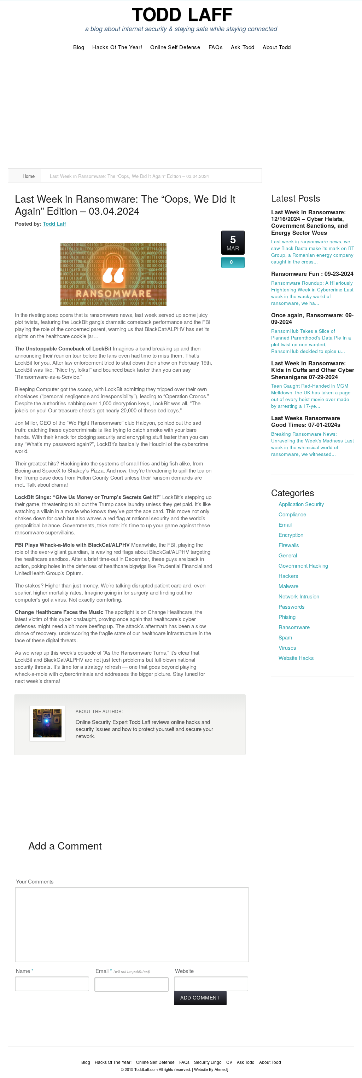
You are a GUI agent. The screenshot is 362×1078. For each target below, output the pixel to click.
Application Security (301, 504)
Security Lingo (208, 1062)
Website (184, 970)
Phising (287, 616)
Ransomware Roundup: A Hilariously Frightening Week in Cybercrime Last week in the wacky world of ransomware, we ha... (312, 292)
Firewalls (289, 545)
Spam (285, 637)
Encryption (291, 534)
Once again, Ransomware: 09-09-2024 (312, 318)
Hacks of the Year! (113, 1062)
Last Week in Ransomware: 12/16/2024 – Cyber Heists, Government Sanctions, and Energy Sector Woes (309, 222)
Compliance (292, 514)
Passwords (292, 606)
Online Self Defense (155, 1062)
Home (29, 176)
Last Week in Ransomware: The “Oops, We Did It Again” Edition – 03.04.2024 (125, 204)
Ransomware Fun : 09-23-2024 (312, 274)
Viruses (287, 647)
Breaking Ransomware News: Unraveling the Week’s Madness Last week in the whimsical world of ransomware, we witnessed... (312, 443)
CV (229, 1062)
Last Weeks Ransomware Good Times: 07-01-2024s (305, 421)
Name (25, 970)
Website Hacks (296, 657)
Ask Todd (246, 1062)
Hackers (288, 575)
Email (122, 970)
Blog (85, 1062)
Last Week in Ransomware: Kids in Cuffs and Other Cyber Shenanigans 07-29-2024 (312, 370)
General (288, 555)
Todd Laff (54, 223)
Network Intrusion (299, 596)
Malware (288, 586)
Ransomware (294, 627)
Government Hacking (303, 565)
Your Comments (35, 881)
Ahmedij (221, 1069)
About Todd (270, 1062)
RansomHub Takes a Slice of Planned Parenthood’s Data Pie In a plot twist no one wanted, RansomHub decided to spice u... (311, 341)
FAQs (184, 1062)
